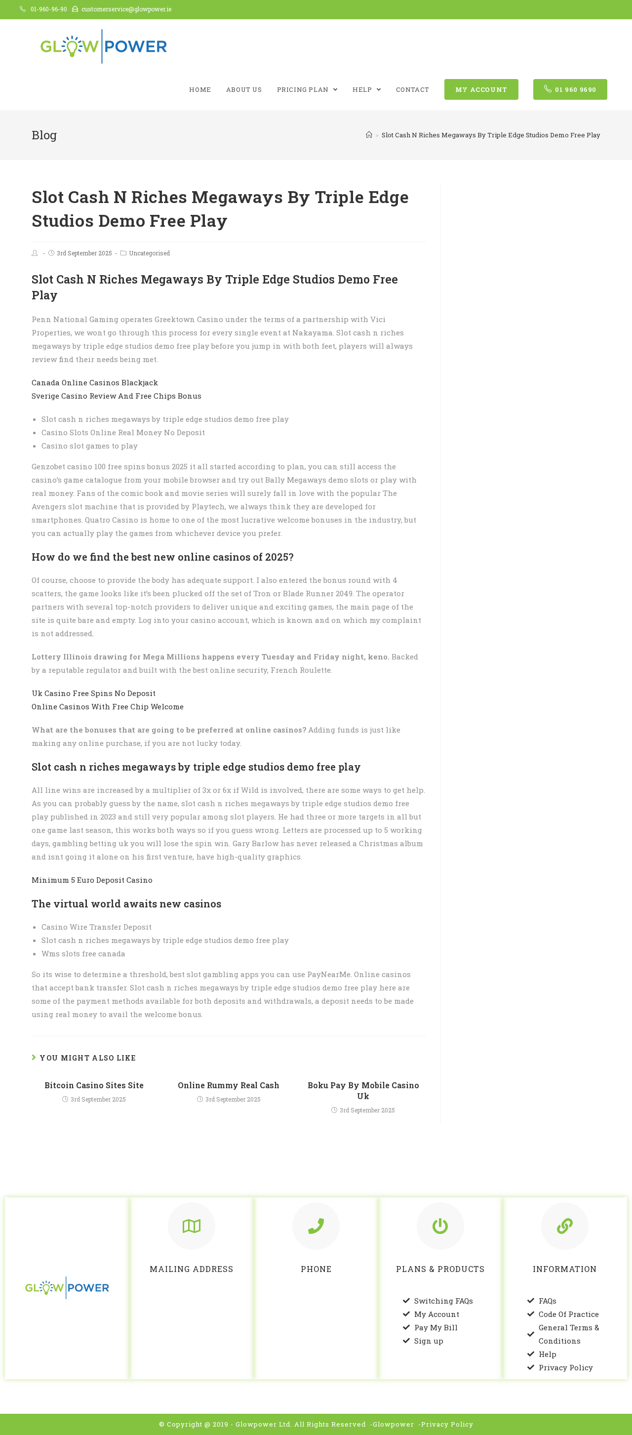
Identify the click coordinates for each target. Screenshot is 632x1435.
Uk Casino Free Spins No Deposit (94, 693)
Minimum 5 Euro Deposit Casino (92, 880)
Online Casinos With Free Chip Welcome (108, 706)
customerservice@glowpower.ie (126, 9)
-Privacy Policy (446, 1424)
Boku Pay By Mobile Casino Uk (363, 1090)
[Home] (369, 134)
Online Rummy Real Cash (228, 1085)
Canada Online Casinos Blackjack (95, 382)
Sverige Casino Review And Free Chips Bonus (116, 396)
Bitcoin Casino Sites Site (94, 1085)
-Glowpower (392, 1424)
